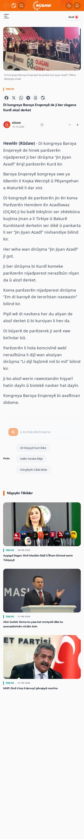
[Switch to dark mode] (69, 5)
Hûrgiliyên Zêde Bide (33, 470)
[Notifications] (77, 5)
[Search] (21, 5)
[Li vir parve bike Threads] (35, 98)
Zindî (71, 17)
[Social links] (6, 5)
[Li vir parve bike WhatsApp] (21, 98)
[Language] (13, 5)
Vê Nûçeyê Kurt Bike (33, 448)
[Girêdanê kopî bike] (43, 98)
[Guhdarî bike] (42, 124)
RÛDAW (16, 123)
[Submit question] (13, 432)
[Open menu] (6, 16)
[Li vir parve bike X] (14, 98)
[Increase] (77, 125)
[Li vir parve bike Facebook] (6, 98)
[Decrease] (70, 125)
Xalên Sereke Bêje (31, 459)
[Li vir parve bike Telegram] (28, 98)
